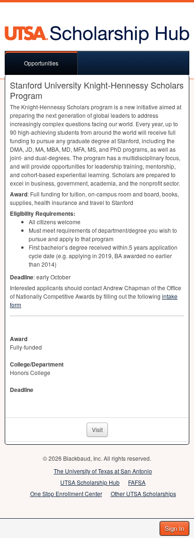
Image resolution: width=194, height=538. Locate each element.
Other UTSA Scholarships (143, 493)
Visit (97, 429)
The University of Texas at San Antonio (103, 471)
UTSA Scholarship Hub (90, 482)
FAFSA (137, 482)
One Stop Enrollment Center (66, 493)
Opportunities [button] (41, 63)
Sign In (174, 528)
